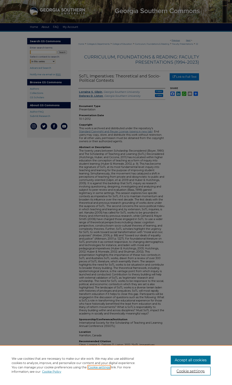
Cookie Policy (51, 371)
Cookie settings (99, 367)
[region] (116, 365)
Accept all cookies (191, 360)
